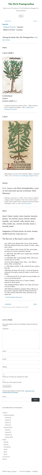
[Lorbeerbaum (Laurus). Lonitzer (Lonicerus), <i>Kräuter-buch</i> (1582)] (12, 93)
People (5, 449)
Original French (9, 27)
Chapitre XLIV (9, 437)
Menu (21, 15)
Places (5, 451)
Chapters (4, 412)
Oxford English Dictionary (13, 297)
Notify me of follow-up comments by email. (15, 377)
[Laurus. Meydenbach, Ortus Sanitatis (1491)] (17, 169)
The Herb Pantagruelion (21, 4)
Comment (5, 328)
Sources (4, 459)
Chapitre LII (8, 434)
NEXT (34, 21)
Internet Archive (26, 203)
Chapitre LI (8, 432)
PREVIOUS (8, 21)
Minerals (6, 444)
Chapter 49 (8, 417)
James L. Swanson (11, 471)
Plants (5, 454)
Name (4, 351)
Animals (6, 442)
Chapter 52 (8, 425)
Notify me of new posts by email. (12, 382)
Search (4, 396)
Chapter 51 (8, 422)
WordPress (35, 471)
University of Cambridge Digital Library (25, 175)
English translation (9, 415)
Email (4, 359)
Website (4, 367)
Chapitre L (8, 429)
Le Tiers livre (6, 456)
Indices (4, 439)
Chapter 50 (8, 420)
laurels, (5, 24)
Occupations (7, 447)
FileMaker (28, 471)
